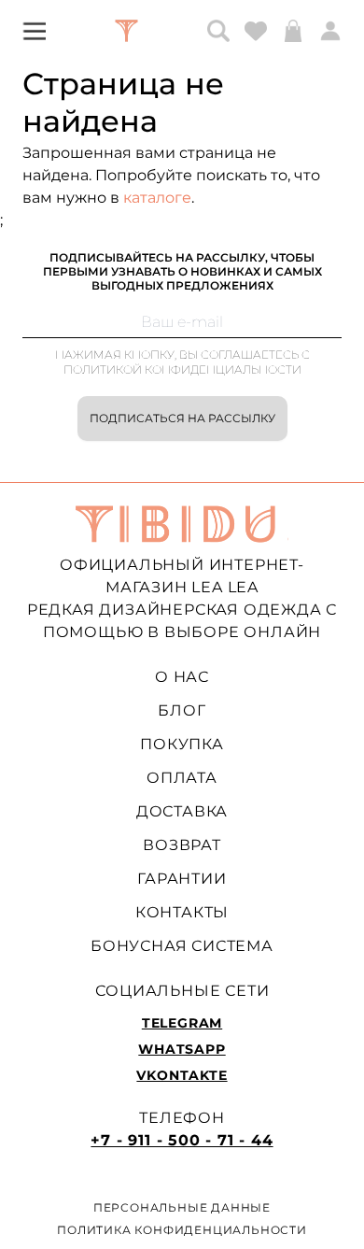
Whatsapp (181, 1049)
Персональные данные (182, 1207)
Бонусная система (182, 946)
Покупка (182, 744)
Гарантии (181, 878)
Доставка (182, 811)
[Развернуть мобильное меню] (34, 30)
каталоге (157, 197)
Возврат (182, 845)
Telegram (182, 1023)
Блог (181, 710)
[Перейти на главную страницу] (126, 31)
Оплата (182, 778)
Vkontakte (181, 1075)
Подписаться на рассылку (182, 418)
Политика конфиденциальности (182, 1230)
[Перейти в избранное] (256, 31)
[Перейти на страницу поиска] (218, 31)
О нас (182, 677)
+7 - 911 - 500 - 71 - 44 (182, 1140)
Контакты (182, 912)
